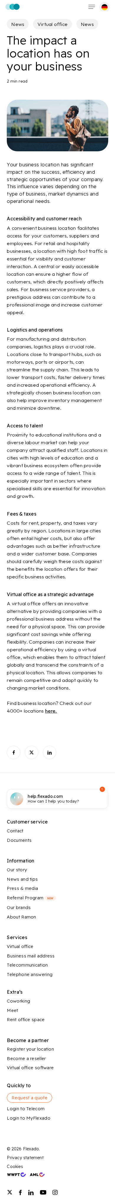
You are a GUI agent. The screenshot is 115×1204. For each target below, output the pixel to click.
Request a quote (29, 1097)
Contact (15, 831)
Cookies (15, 1166)
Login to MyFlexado (28, 1118)
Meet (12, 1010)
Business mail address (31, 956)
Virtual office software (30, 1067)
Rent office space (26, 1019)
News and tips (22, 879)
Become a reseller (26, 1058)
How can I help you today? (53, 798)
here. (51, 711)
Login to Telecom (26, 1108)
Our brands (19, 907)
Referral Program (30, 897)
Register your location (30, 1049)
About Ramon (21, 917)
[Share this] (13, 752)
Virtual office (52, 24)
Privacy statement (25, 1157)
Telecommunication (27, 965)
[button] (91, 7)
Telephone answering (29, 974)
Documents (19, 840)
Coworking (18, 1001)
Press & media (22, 888)
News (17, 24)
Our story (17, 869)
